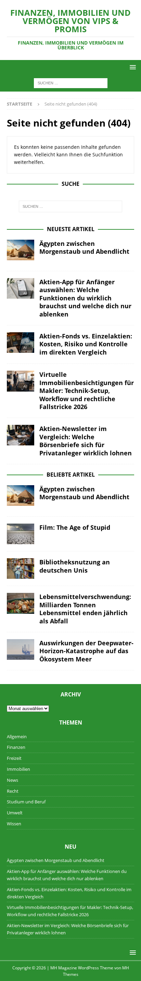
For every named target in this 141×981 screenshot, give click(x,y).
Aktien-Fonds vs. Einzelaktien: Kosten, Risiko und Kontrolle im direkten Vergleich (85, 344)
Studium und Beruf (26, 802)
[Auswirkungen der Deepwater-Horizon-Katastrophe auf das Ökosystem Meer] (20, 649)
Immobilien (18, 769)
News (12, 780)
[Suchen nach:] (70, 83)
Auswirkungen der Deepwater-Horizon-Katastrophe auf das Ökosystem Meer (86, 651)
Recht (12, 791)
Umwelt (15, 813)
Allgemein (17, 736)
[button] (131, 67)
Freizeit (14, 758)
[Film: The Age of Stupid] (20, 534)
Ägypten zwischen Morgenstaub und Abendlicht (84, 247)
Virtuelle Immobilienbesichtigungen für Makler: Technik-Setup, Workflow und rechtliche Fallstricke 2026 (86, 390)
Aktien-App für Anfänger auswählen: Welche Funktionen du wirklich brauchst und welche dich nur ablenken (85, 298)
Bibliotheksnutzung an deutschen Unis (74, 566)
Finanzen (16, 747)
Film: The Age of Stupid (74, 527)
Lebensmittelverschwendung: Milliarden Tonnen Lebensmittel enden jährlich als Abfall (85, 609)
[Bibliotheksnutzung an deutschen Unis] (20, 568)
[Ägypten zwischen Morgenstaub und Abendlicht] (20, 252)
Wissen (14, 824)
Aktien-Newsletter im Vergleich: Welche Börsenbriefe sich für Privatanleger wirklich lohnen (85, 440)
